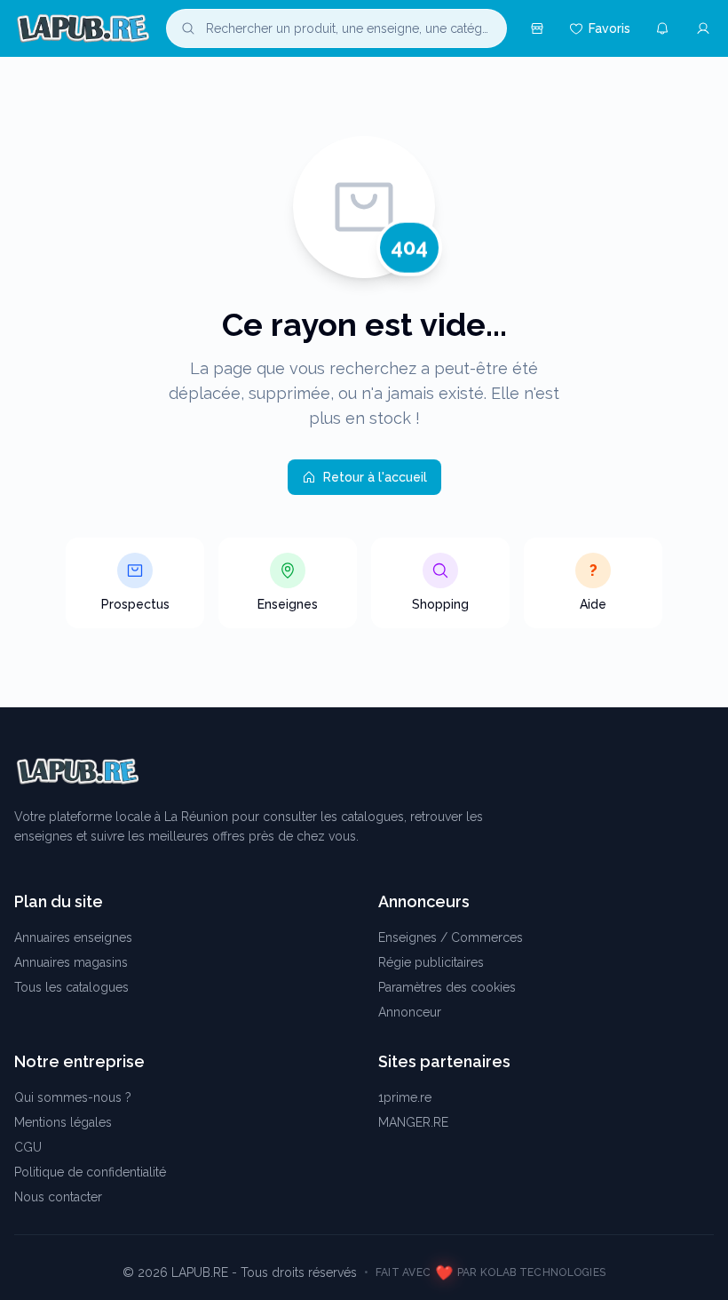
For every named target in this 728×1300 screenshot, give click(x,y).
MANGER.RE (413, 1122)
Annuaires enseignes (73, 937)
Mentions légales (63, 1122)
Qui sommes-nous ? (72, 1097)
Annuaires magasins (71, 962)
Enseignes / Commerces (450, 937)
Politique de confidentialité (90, 1172)
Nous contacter (58, 1197)
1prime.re (404, 1097)
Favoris (609, 28)
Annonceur (409, 1012)
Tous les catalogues (71, 987)
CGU (28, 1147)
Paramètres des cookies (447, 987)
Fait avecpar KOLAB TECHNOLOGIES (491, 1272)
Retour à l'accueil (375, 477)
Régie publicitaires (431, 962)
